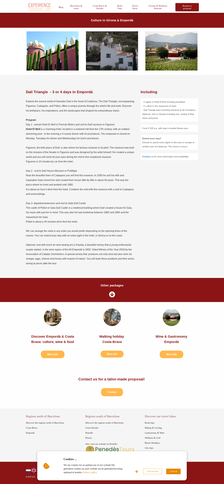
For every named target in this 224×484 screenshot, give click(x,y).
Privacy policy (90, 472)
